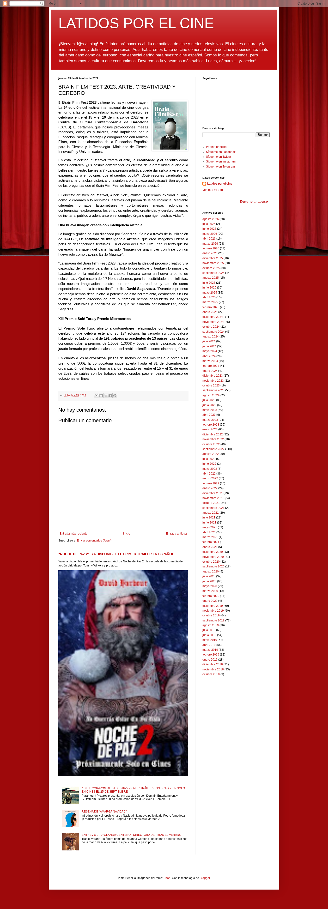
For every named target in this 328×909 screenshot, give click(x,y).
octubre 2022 (211, 444)
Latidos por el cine (219, 183)
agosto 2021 (210, 512)
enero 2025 (210, 312)
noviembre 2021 (213, 498)
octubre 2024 (211, 326)
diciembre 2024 (212, 317)
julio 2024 (208, 341)
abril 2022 (209, 473)
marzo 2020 (210, 591)
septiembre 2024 (213, 331)
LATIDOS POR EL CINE (136, 23)
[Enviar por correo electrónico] (96, 395)
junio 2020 (209, 581)
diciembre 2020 (212, 552)
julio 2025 (208, 282)
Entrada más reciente (73, 533)
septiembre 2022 (213, 449)
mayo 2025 (209, 292)
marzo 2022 (210, 478)
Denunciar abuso (254, 201)
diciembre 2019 (212, 606)
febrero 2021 (210, 542)
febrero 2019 (210, 654)
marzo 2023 (210, 419)
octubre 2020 (211, 561)
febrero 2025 (210, 307)
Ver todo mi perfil (213, 190)
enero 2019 (210, 659)
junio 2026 (209, 228)
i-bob (167, 878)
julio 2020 (208, 576)
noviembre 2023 (213, 380)
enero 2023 (210, 429)
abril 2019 (209, 645)
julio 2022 (208, 459)
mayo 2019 (209, 640)
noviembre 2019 (213, 610)
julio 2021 (208, 517)
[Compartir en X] (105, 395)
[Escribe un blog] (101, 395)
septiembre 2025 (213, 273)
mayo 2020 (209, 586)
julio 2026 (208, 224)
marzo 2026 (210, 243)
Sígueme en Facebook (221, 152)
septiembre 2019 (213, 620)
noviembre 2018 (213, 669)
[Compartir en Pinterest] (114, 395)
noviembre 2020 (213, 557)
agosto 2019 (210, 625)
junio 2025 (209, 287)
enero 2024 (210, 371)
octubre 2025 (211, 268)
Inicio (126, 533)
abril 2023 (209, 414)
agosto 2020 (210, 571)
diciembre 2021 (212, 493)
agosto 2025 (210, 277)
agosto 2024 (210, 336)
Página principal (216, 147)
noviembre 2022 (213, 439)
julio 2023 (208, 400)
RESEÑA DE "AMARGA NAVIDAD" (104, 811)
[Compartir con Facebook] (110, 395)
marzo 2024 (210, 361)
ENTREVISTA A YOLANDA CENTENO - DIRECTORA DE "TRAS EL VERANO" (132, 835)
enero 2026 (210, 253)
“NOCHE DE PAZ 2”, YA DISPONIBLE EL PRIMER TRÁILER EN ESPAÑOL (116, 554)
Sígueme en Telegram (220, 166)
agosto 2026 (210, 219)
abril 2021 (209, 532)
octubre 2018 (211, 674)
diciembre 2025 (212, 258)
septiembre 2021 (213, 508)
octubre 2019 (211, 615)
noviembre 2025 (213, 263)
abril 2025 (209, 297)
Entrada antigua (176, 533)
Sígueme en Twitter (218, 156)
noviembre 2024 (213, 322)
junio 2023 (209, 405)
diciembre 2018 (212, 664)
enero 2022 (210, 488)
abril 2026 (209, 238)
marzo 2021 (210, 537)
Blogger (205, 878)
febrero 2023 (210, 424)
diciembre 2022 (212, 434)
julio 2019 (208, 630)
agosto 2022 (210, 454)
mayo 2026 (209, 233)
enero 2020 (210, 600)
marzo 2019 (210, 649)
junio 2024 (209, 346)
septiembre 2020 (213, 566)
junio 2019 (209, 635)
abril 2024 (209, 356)
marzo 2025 (210, 302)
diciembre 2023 (212, 375)
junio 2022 (209, 463)
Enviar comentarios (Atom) (94, 540)
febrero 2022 (210, 483)
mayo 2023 (209, 410)
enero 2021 (210, 547)
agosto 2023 (210, 395)
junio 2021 (209, 522)
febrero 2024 (210, 365)
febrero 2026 (210, 248)
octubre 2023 (211, 385)
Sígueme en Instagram (221, 161)
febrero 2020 (210, 596)
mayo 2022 (209, 468)
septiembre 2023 (213, 390)
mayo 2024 (209, 351)
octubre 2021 (211, 503)
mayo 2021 (209, 527)
